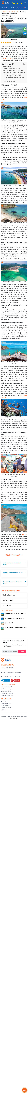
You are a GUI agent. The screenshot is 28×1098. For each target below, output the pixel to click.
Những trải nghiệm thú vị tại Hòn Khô (14, 72)
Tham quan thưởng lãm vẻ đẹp (13, 74)
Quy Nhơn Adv (14, 718)
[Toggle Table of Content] (24, 64)
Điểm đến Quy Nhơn (13, 11)
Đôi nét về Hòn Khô (8, 66)
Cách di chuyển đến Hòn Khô (11, 68)
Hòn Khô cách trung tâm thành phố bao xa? (12, 563)
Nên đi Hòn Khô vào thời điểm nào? (13, 70)
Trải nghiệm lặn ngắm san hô (13, 76)
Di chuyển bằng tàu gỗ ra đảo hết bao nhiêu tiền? (12, 573)
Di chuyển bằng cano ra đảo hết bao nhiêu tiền (12, 582)
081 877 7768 (18, 3)
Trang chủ (3, 11)
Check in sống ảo (10, 81)
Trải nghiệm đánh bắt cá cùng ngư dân (15, 78)
